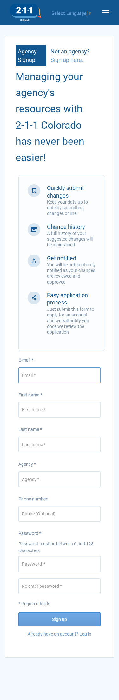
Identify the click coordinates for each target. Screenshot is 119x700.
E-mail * (25, 360)
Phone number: (33, 498)
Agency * (27, 464)
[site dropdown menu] (103, 11)
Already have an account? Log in (59, 633)
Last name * (30, 429)
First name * (30, 394)
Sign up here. (66, 60)
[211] (25, 10)
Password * (29, 533)
